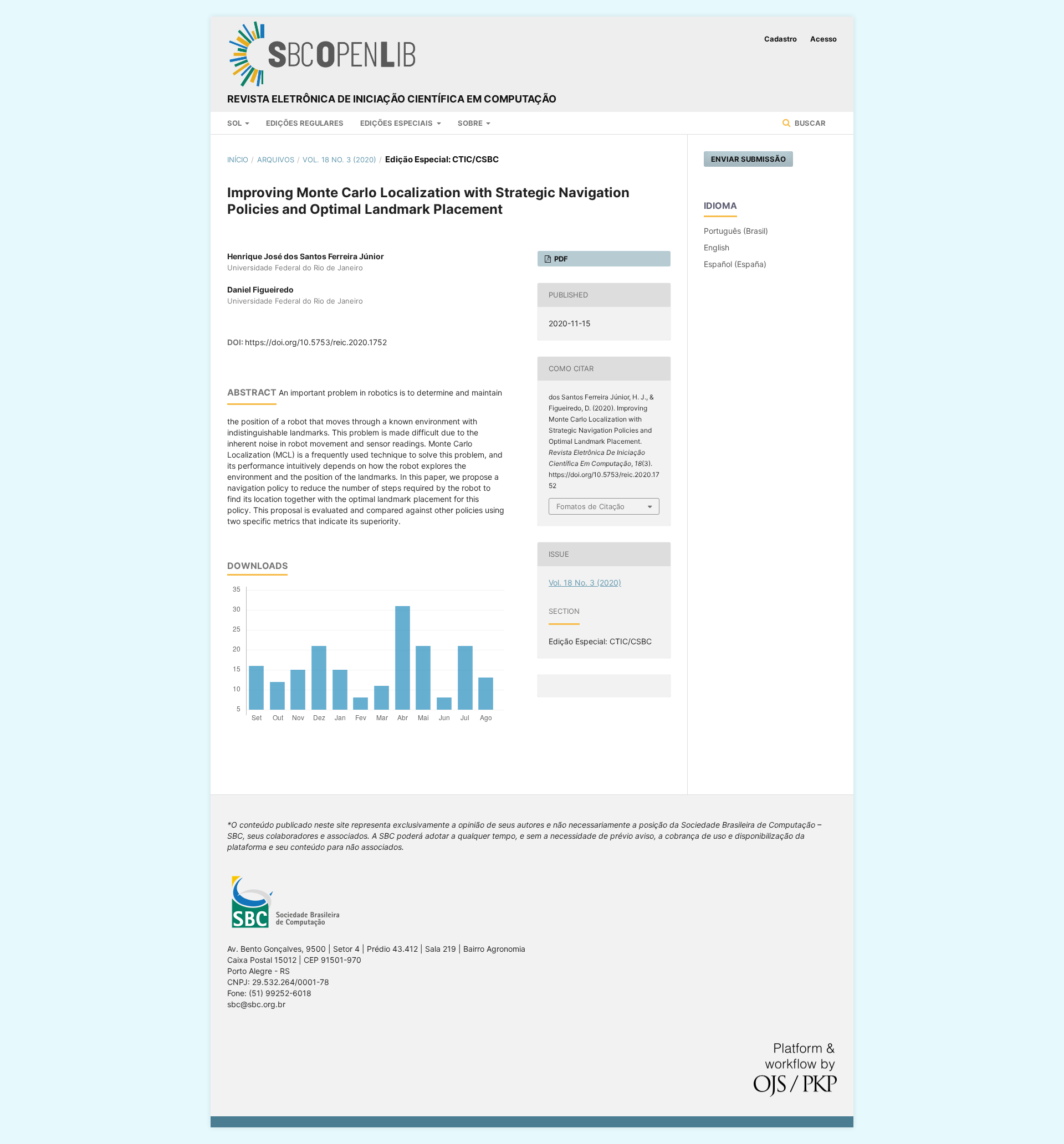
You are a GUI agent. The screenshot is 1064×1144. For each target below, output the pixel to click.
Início (237, 159)
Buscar (809, 123)
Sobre (471, 123)
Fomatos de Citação (590, 506)
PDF (560, 258)
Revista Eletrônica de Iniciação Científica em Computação (391, 99)
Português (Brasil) (736, 230)
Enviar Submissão (748, 159)
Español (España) (735, 264)
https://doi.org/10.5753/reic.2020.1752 (316, 342)
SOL (235, 123)
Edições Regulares (305, 123)
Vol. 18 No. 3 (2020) (339, 159)
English (716, 247)
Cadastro (780, 38)
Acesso (823, 38)
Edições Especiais (397, 123)
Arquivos (275, 159)
